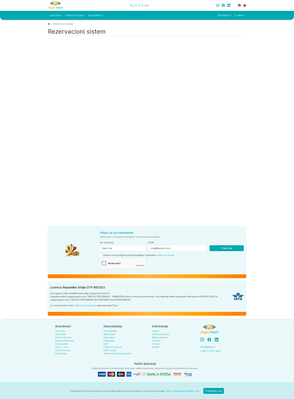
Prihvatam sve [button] (213, 390)
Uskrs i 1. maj (61, 347)
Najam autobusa (160, 337)
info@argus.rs (208, 346)
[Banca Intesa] (157, 374)
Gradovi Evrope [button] (74, 15)
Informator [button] (224, 15)
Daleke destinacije (64, 340)
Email (151, 242)
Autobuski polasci (161, 334)
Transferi (156, 340)
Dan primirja (61, 353)
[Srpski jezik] (239, 5)
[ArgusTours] (55, 5)
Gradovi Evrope (63, 337)
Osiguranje (109, 340)
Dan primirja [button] (95, 15)
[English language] (243, 5)
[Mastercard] (111, 374)
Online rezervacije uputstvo (117, 353)
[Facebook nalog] (210, 339)
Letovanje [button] (55, 15)
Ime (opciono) (107, 242)
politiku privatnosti (165, 255)
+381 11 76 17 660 (210, 351)
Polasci (155, 331)
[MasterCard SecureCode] (177, 374)
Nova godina (61, 344)
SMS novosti (110, 350)
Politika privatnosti (113, 347)
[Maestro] (121, 374)
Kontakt (155, 347)
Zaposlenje (109, 337)
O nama (156, 344)
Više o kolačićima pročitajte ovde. (183, 391)
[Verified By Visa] (188, 374)
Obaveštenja (110, 331)
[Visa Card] (102, 374)
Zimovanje (60, 334)
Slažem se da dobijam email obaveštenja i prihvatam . (139, 255)
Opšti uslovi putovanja (85, 305)
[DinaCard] (137, 374)
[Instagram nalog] (203, 339)
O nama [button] (239, 15)
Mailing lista (109, 334)
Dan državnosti (62, 350)
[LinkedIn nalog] (217, 339)
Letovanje (60, 331)
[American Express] (129, 374)
